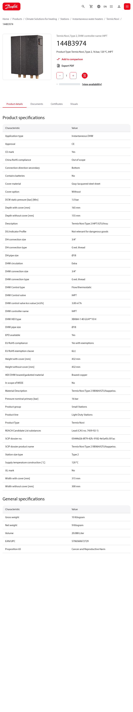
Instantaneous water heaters (88, 18)
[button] (101, 6)
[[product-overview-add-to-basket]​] (85, 75)
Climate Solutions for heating (41, 18)
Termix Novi (112, 18)
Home (6, 18)
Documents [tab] (36, 103)
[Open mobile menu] (127, 6)
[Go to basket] (91, 6)
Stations (64, 18)
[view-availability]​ (92, 84)
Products (17, 18)
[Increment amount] (73, 75)
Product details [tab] (14, 103)
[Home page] (11, 6)
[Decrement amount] (59, 75)
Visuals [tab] (74, 103)
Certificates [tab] (57, 103)
